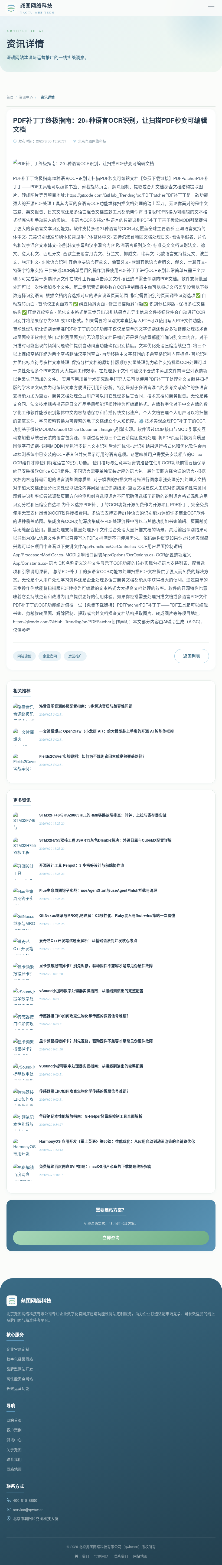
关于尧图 (14, 1449)
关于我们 (82, 1556)
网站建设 (24, 655)
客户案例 (14, 1430)
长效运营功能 (17, 1388)
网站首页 (14, 1420)
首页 (10, 97)
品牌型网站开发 (19, 1369)
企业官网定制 (17, 1349)
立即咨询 (111, 1237)
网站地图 (14, 1469)
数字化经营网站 (19, 1359)
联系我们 (14, 1459)
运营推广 (75, 655)
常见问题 (101, 1556)
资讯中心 (26, 97)
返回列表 (191, 656)
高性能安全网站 (19, 1378)
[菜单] (211, 8)
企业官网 (50, 655)
